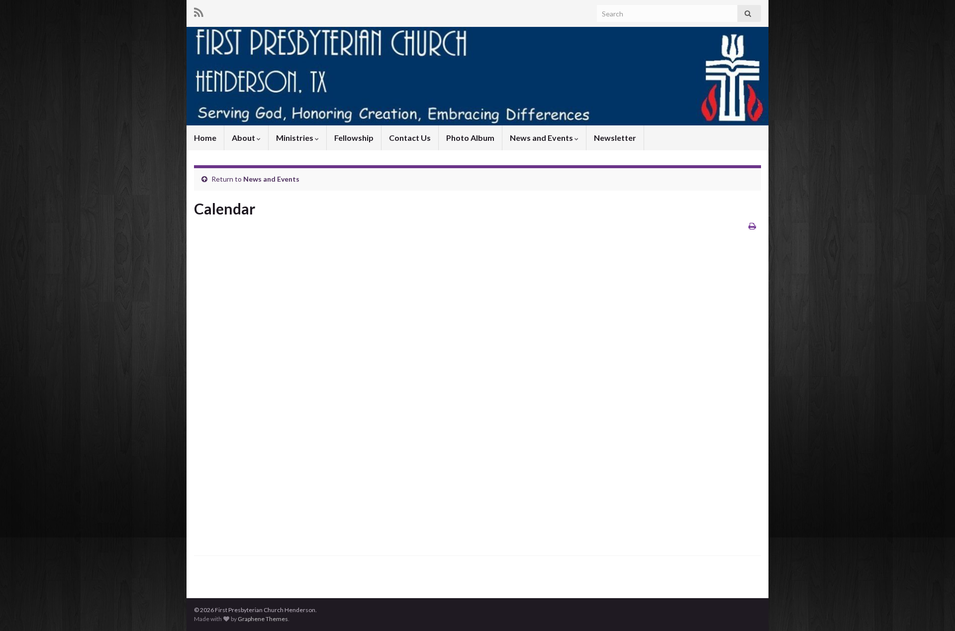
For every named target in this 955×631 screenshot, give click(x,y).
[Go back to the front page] (477, 76)
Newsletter (615, 137)
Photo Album (470, 137)
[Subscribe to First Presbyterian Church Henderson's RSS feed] (198, 10)
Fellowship (354, 137)
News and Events (542, 137)
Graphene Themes (263, 619)
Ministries (295, 137)
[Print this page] (752, 225)
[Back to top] (932, 608)
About (244, 137)
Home (205, 137)
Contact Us (410, 137)
